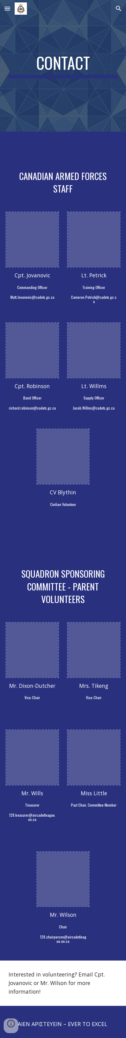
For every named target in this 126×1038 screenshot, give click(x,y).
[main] (63, 66)
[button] (7, 8)
